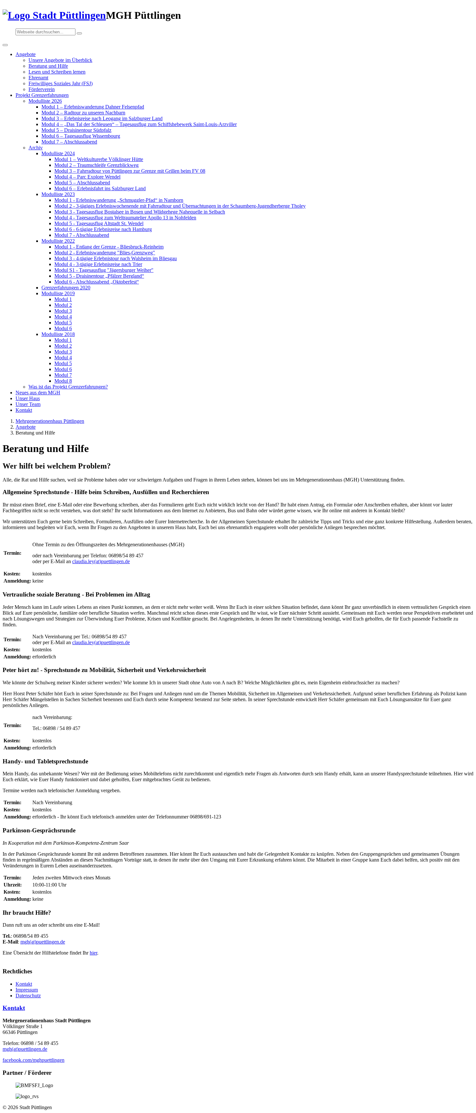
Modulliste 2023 (58, 194)
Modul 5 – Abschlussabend (82, 182)
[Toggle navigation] (5, 45)
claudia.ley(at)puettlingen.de (101, 561)
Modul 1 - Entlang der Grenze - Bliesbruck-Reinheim (109, 246)
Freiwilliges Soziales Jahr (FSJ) (60, 83)
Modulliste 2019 (58, 293)
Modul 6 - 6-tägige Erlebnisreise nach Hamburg (103, 229)
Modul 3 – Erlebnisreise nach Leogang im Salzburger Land (102, 118)
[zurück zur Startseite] (54, 15)
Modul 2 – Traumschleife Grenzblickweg (96, 165)
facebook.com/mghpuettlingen (33, 1060)
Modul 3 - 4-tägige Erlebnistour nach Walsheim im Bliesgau (115, 258)
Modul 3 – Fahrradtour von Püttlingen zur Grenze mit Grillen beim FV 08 (129, 171)
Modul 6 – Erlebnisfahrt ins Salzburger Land (100, 188)
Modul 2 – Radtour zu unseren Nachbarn (83, 112)
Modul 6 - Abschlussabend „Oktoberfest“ (96, 281)
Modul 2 (63, 305)
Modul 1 (63, 299)
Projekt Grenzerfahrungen (42, 95)
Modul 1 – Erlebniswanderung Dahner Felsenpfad (92, 107)
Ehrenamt (38, 77)
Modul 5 (63, 322)
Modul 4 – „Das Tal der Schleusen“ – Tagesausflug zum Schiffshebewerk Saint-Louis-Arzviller (139, 124)
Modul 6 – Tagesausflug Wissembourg (80, 136)
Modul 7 (63, 375)
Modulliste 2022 (58, 241)
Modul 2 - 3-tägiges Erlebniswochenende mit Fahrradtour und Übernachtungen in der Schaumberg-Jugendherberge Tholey (180, 206)
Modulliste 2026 (45, 101)
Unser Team (28, 404)
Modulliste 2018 (58, 334)
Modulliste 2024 (58, 153)
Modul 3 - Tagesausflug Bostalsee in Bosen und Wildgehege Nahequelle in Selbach (139, 211)
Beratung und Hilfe (48, 66)
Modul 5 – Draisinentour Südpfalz (76, 130)
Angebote (26, 54)
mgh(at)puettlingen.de (42, 942)
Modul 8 (63, 381)
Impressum (27, 989)
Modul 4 (63, 316)
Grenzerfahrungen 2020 (65, 287)
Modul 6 (63, 328)
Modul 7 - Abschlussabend (81, 235)
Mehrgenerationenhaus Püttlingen (50, 421)
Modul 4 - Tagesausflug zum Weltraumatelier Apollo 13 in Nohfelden (125, 217)
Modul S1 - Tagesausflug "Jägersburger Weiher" (103, 270)
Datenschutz (28, 995)
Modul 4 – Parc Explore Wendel (87, 177)
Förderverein (41, 89)
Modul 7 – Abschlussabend (69, 142)
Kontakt (24, 410)
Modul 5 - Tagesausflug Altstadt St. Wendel (98, 223)
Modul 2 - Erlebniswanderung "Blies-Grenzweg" (104, 252)
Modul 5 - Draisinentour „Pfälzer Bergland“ (99, 276)
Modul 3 (63, 311)
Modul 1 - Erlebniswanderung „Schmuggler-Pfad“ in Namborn (118, 200)
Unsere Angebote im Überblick (60, 60)
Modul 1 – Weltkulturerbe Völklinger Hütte (98, 159)
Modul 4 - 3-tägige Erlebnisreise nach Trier (98, 264)
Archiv (35, 147)
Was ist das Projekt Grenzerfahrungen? (68, 386)
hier (93, 953)
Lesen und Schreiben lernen (56, 72)
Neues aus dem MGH (38, 392)
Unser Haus (28, 398)
